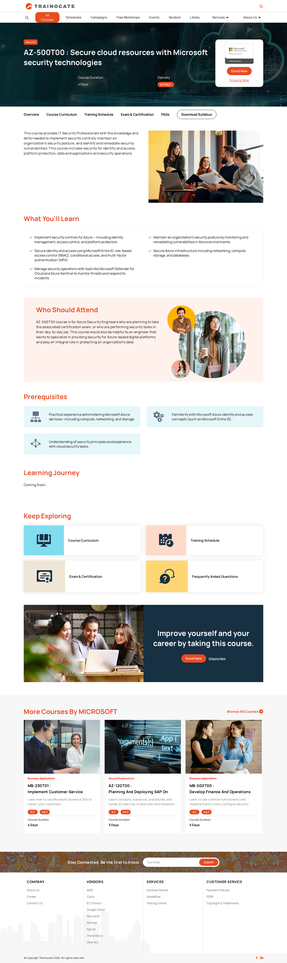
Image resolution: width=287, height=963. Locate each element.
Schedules (73, 17)
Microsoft (93, 916)
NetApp (92, 923)
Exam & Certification (137, 114)
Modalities (154, 897)
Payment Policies (218, 890)
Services (218, 17)
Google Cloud (96, 910)
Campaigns (99, 17)
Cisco (90, 897)
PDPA (210, 897)
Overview (31, 114)
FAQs (165, 114)
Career (31, 897)
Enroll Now (239, 71)
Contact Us (34, 903)
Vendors (175, 17)
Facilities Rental (157, 890)
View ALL (93, 942)
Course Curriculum (61, 114)
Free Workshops (128, 17)
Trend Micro (95, 936)
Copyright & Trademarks (223, 903)
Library (195, 17)
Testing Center (157, 903)
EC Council (94, 903)
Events (154, 17)
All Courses (47, 17)
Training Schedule (98, 114)
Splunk (91, 929)
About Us (250, 17)
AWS (90, 890)
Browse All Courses (243, 711)
